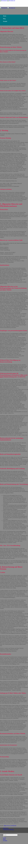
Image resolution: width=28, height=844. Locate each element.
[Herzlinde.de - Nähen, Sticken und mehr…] (7, 0)
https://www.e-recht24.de (10, 825)
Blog (4, 18)
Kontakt (5, 21)
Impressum (5, 828)
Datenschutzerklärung (8, 829)
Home (4, 16)
